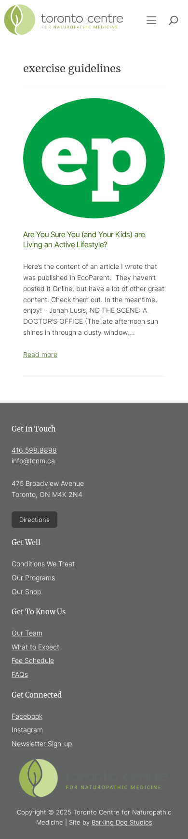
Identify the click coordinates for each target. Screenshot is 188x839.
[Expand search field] (173, 20)
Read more (40, 354)
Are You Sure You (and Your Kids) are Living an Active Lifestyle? (84, 239)
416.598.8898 (34, 450)
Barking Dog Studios (122, 822)
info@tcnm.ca (33, 461)
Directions (34, 519)
